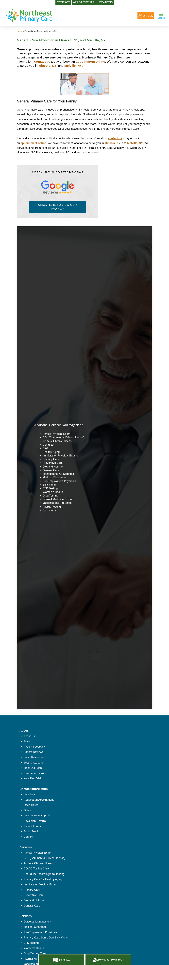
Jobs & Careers (33, 762)
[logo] (29, 15)
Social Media (31, 831)
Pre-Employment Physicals (59, 481)
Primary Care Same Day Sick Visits (46, 937)
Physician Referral (35, 821)
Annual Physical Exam (56, 433)
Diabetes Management (37, 921)
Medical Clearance (54, 477)
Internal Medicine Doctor (58, 499)
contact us (42, 61)
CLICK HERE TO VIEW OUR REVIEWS (57, 207)
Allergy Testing (52, 506)
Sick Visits (49, 484)
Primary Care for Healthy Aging (43, 879)
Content (28, 836)
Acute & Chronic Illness (57, 441)
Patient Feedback (34, 746)
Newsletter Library (35, 773)
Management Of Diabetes (58, 473)
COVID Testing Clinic (37, 868)
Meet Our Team (33, 767)
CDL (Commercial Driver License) (63, 437)
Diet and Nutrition (53, 466)
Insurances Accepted (37, 815)
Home (19, 31)
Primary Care (51, 459)
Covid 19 (48, 444)
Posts (27, 741)
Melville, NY (73, 65)
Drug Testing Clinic (35, 953)
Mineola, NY (47, 65)
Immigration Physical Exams (60, 455)
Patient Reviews (34, 751)
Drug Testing (50, 495)
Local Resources (34, 757)
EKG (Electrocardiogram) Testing (44, 874)
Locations (29, 794)
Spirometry (49, 510)
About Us (29, 736)
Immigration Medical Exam (40, 884)
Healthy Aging (51, 452)
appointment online (90, 61)
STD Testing (50, 488)
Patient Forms (32, 826)
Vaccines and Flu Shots (57, 502)
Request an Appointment (39, 799)
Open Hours (31, 805)
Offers (27, 810)
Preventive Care (53, 462)
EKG (45, 448)
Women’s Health (53, 492)
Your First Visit (33, 778)
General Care (51, 470)
